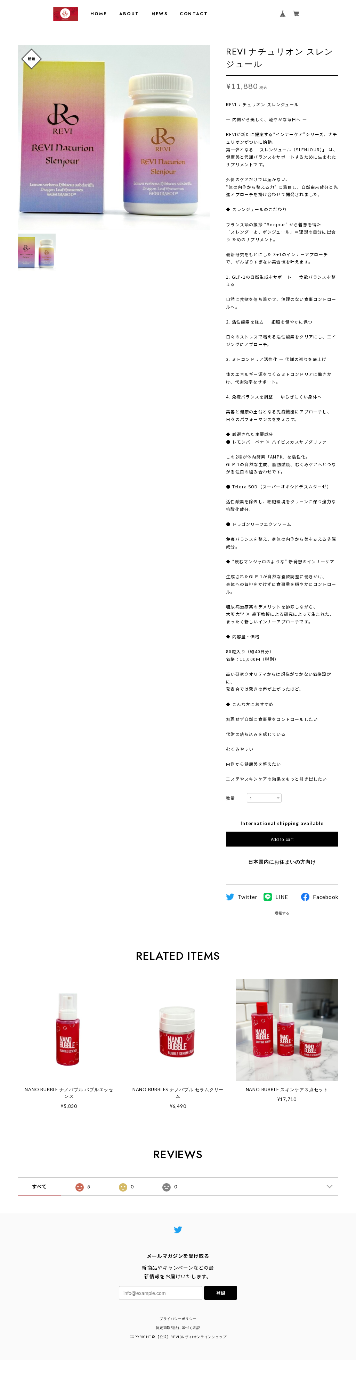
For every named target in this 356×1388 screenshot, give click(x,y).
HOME (98, 14)
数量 (230, 798)
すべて (39, 1186)
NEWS (160, 14)
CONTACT (194, 14)
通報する (282, 913)
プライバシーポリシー (178, 1319)
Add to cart (282, 839)
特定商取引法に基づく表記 (178, 1328)
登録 (220, 1292)
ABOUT (129, 14)
